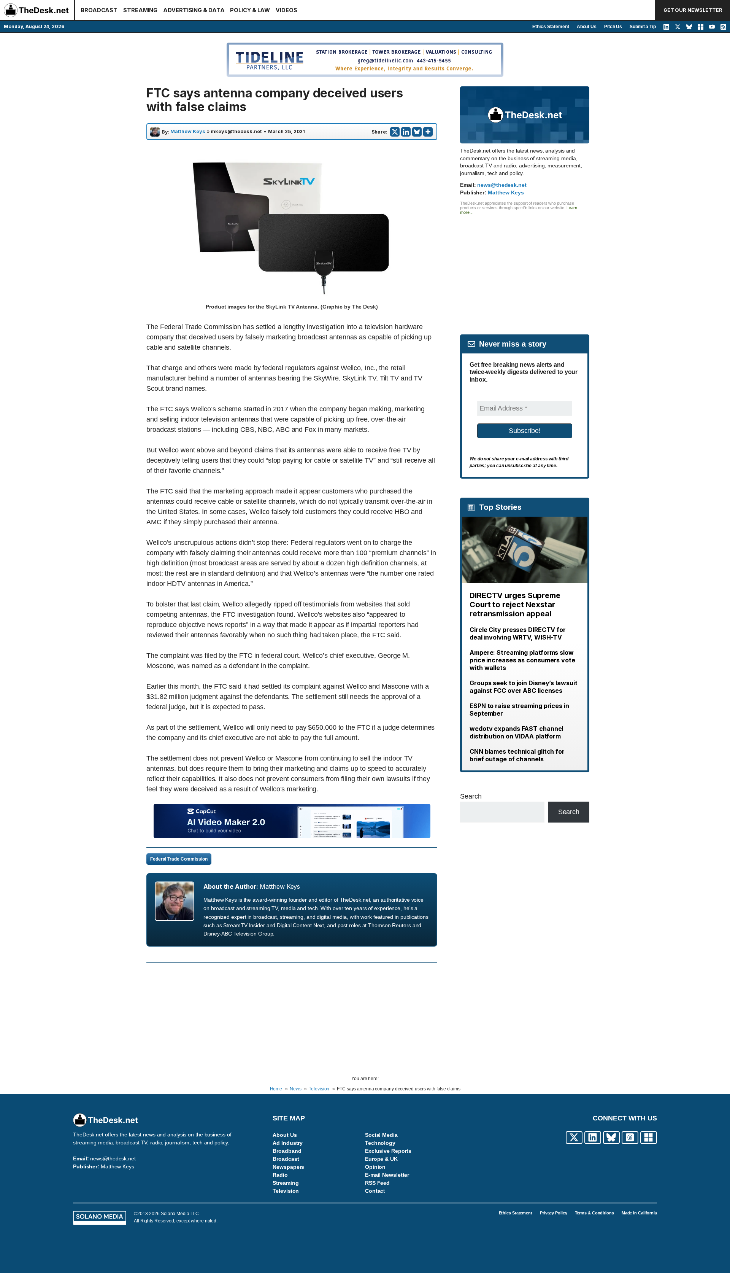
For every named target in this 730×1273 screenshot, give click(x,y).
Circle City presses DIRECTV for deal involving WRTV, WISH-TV (518, 633)
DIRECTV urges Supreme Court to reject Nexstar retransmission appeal (515, 604)
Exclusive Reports (388, 1151)
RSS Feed (377, 1183)
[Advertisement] (525, 267)
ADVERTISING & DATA (193, 10)
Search (470, 796)
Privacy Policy (553, 1213)
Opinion (375, 1167)
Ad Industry (288, 1143)
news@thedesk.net (501, 185)
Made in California (639, 1213)
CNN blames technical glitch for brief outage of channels (517, 755)
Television (286, 1191)
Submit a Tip (643, 26)
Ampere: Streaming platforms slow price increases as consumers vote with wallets (522, 660)
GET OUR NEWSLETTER (692, 10)
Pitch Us (613, 26)
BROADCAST (99, 10)
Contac (374, 1191)
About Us (587, 26)
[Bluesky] (417, 132)
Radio (280, 1175)
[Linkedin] (406, 132)
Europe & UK (381, 1159)
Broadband (287, 1151)
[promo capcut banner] (292, 836)
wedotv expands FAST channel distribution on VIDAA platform (516, 732)
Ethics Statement (550, 26)
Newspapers (288, 1167)
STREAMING (140, 10)
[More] (428, 132)
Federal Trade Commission (179, 859)
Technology (380, 1143)
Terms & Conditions (594, 1213)
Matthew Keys (187, 131)
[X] (395, 132)
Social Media (381, 1135)
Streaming (285, 1183)
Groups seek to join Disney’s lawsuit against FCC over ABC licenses (523, 686)
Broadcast (286, 1159)
